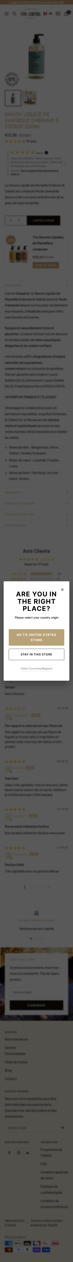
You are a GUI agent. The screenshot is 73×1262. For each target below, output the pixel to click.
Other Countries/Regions (36, 668)
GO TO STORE (37, 637)
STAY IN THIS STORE (36, 654)
